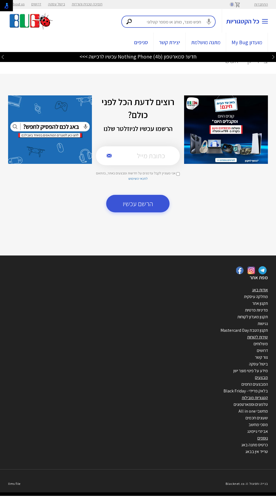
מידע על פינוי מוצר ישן (250, 371)
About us (18, 4)
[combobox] (168, 22)
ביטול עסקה (56, 4)
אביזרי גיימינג (257, 431)
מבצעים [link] (261, 377)
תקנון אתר (260, 303)
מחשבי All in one (253, 411)
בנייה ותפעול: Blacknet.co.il (247, 484)
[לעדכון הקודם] (273, 56)
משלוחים (261, 344)
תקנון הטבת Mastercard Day (244, 330)
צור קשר (261, 357)
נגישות (263, 323)
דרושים (36, 4)
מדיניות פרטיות (256, 310)
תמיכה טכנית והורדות (87, 4)
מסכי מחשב (258, 424)
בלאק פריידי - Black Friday (245, 391)
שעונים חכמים (257, 418)
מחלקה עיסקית (256, 296)
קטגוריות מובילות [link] (255, 397)
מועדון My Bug (247, 42)
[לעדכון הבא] (2, 56)
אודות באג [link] (260, 290)
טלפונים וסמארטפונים (251, 404)
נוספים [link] (262, 438)
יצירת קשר (169, 42)
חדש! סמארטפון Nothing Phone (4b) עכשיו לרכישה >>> (138, 56)
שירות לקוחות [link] (257, 337)
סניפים (141, 42)
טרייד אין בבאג (256, 451)
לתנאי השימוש (138, 178)
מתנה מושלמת (205, 42)
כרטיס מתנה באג (254, 445)
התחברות (261, 4)
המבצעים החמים (255, 384)
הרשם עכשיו (138, 203)
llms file (14, 484)
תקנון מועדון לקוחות (252, 317)
